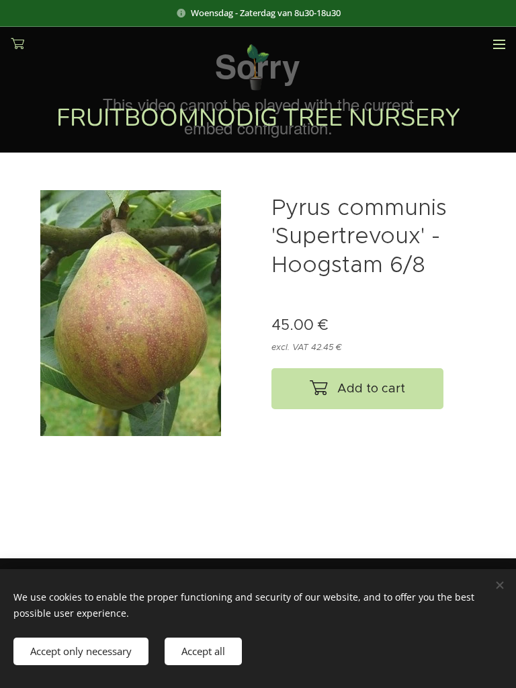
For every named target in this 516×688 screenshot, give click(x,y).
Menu (499, 43)
